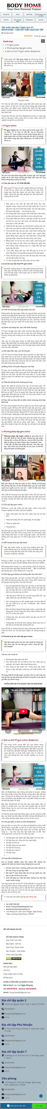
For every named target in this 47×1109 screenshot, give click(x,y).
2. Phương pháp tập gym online (18, 48)
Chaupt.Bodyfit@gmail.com (22, 907)
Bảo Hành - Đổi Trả (13, 944)
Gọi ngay (39, 1106)
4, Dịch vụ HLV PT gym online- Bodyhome (22, 51)
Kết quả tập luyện (10, 966)
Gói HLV (6, 970)
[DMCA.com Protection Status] (13, 958)
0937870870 (12, 989)
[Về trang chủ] (23, 6)
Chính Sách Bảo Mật (14, 954)
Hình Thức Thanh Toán (15, 947)
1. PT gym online (12, 45)
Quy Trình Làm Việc (13, 940)
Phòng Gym (8, 977)
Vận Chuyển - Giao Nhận (15, 951)
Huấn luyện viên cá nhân (13, 974)
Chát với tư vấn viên (18, 1106)
